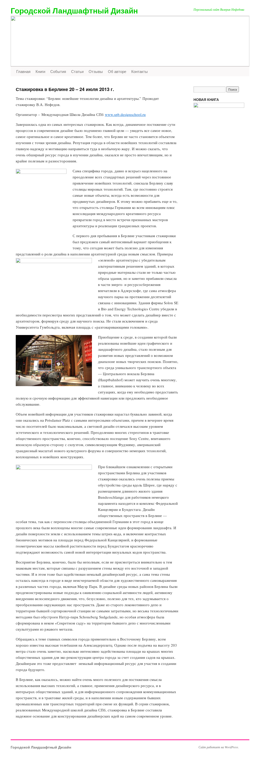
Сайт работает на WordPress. (219, 747)
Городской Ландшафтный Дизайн (74, 10)
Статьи (77, 71)
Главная (23, 71)
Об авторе (117, 71)
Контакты (139, 71)
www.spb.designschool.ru (125, 114)
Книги (40, 71)
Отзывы (96, 71)
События (58, 71)
